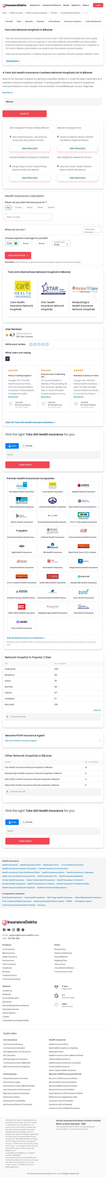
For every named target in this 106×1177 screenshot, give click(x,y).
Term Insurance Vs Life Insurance (17, 1089)
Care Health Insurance (34, 897)
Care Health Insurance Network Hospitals (21, 306)
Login (98, 5)
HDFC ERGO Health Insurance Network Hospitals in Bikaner (32, 779)
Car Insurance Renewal (13, 1044)
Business (6, 971)
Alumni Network (8, 1013)
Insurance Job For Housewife (61, 1101)
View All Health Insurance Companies (25, 638)
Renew (66, 5)
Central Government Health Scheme (18, 905)
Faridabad (9, 698)
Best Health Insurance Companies (63, 1048)
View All (97, 710)
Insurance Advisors (51, 5)
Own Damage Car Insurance (15, 1059)
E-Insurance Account (63, 971)
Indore (8, 680)
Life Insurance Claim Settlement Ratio (19, 1086)
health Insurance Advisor (53, 872)
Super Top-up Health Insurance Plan (18, 876)
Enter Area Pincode (89, 230)
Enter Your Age (13, 217)
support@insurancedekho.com (24, 935)
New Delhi (9, 704)
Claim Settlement (93, 21)
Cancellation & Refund (64, 968)
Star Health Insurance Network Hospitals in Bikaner (29, 767)
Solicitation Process (10, 1009)
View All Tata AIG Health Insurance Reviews (29, 422)
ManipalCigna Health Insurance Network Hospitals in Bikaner (33, 773)
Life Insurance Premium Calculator (17, 1104)
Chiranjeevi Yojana (83, 901)
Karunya (41, 905)
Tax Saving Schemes (11, 979)
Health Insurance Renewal (71, 876)
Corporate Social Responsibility (15, 1020)
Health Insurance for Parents (70, 880)
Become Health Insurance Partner (63, 1086)
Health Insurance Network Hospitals (18, 887)
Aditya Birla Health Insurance (88, 897)
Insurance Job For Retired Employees (64, 1108)
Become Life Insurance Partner (61, 1089)
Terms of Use (59, 964)
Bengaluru (9, 675)
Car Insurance (8, 949)
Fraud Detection (61, 957)
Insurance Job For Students (60, 1104)
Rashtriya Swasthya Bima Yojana (49, 901)
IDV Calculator (9, 1055)
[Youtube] (8, 929)
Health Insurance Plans (30, 864)
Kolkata (8, 692)
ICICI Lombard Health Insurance (16, 901)
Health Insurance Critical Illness (53, 868)
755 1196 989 (13, 938)
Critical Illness (54, 21)
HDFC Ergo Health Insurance (59, 897)
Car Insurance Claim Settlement (16, 1063)
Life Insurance (8, 960)
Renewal (40, 21)
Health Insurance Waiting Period (51, 887)
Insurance (34, 5)
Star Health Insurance (12, 897)
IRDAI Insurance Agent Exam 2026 (63, 1097)
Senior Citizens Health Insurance (62, 1070)
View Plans (25, 464)
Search (24, 113)
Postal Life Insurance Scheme (15, 1078)
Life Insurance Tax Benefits (14, 1101)
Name (10, 454)
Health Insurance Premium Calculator (19, 868)
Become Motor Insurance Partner (62, 1082)
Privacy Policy (60, 949)
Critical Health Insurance (59, 1059)
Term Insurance (9, 964)
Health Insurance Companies (80, 872)
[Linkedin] (18, 929)
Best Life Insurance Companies (16, 1093)
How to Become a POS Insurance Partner (66, 1093)
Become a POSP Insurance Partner (63, 1078)
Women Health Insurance (13, 883)
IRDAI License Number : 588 (71, 1123)
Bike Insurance (8, 953)
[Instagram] (13, 929)
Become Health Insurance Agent (21, 740)
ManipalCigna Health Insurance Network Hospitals (83, 306)
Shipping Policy (60, 960)
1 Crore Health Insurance (72, 864)
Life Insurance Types (11, 1082)
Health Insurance (10, 864)
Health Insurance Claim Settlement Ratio (21, 872)
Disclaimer (6, 1002)
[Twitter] (23, 929)
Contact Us (7, 990)
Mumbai (9, 686)
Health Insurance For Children (40, 883)
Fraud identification (10, 998)
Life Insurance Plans (11, 1097)
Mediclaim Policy (51, 864)
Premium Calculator (72, 21)
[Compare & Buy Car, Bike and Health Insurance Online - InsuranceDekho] (14, 6)
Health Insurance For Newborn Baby (73, 883)
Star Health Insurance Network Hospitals (52, 306)
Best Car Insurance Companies (16, 1066)
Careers (5, 1017)
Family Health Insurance (13, 880)
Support (75, 5)
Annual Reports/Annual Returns (15, 1005)
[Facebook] (4, 929)
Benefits (29, 21)
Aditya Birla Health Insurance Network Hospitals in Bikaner (32, 785)
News (85, 5)
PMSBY (69, 901)
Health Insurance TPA (47, 876)
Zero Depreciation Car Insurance (16, 1052)
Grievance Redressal (63, 953)
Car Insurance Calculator (14, 1048)
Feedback (6, 994)
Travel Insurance (9, 975)
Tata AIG (9, 21)
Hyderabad (10, 669)
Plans (19, 21)
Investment (7, 968)
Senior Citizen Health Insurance (40, 880)
